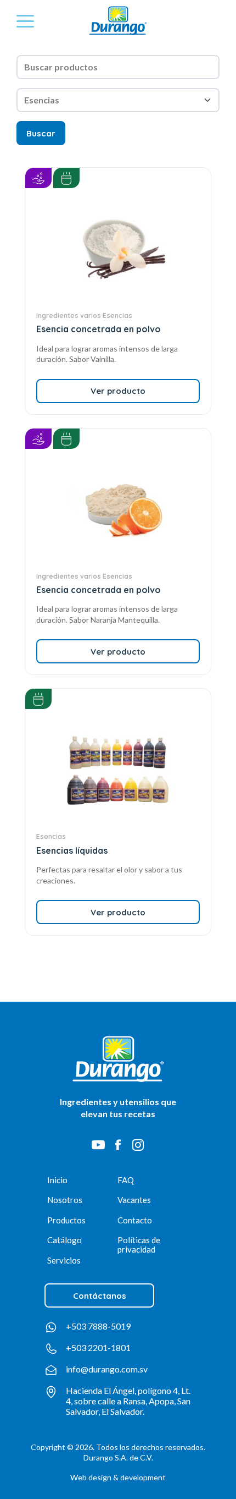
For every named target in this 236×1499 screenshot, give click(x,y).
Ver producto (118, 391)
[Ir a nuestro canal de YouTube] (98, 1144)
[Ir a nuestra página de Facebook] (118, 1144)
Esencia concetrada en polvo (98, 328)
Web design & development (118, 1477)
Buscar (40, 133)
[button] (25, 21)
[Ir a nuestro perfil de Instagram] (137, 1144)
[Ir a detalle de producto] (118, 249)
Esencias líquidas (72, 850)
